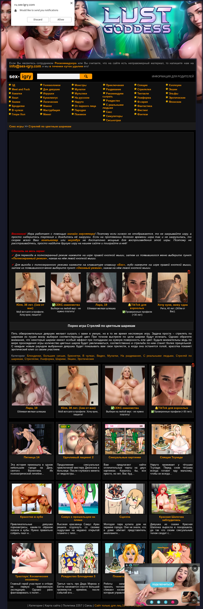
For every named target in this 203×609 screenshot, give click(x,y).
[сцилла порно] (125, 512)
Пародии (80, 110)
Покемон (80, 114)
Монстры (80, 85)
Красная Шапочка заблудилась (171, 518)
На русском (82, 97)
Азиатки (17, 93)
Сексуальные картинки (125, 457)
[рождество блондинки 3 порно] (78, 572)
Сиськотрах (113, 120)
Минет (47, 114)
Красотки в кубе (31, 516)
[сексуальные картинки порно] (125, 453)
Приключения (115, 85)
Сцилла (125, 516)
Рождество (113, 100)
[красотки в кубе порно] (32, 512)
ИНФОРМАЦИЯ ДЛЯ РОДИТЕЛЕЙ (173, 76)
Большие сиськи (54, 355)
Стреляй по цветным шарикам (50, 126)
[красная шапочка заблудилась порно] (171, 512)
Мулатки (80, 89)
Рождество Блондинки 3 (78, 576)
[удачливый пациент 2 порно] (78, 453)
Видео (101, 355)
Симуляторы (114, 116)
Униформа (144, 97)
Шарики (61, 358)
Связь (88, 605)
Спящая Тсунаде (171, 457)
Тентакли (143, 93)
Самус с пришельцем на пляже (78, 518)
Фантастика (144, 106)
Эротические (177, 97)
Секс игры (16, 126)
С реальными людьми (158, 355)
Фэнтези (142, 114)
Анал (15, 97)
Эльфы (173, 93)
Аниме (16, 101)
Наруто (79, 101)
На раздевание (131, 355)
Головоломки (51, 85)
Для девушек (51, 89)
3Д (13, 85)
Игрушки (48, 93)
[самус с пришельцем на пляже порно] (78, 512)
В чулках (17, 110)
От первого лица (85, 106)
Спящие (142, 85)
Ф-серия (142, 101)
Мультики (81, 93)
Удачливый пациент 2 (78, 457)
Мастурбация (51, 110)
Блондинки (34, 355)
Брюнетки (74, 355)
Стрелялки (144, 89)
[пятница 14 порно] (32, 453)
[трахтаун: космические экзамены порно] (32, 572)
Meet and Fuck (21, 89)
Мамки (47, 106)
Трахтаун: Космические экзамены (31, 578)
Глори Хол (18, 114)
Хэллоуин (175, 85)
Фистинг (142, 110)
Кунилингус (50, 97)
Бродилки (18, 106)
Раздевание (113, 89)
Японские (175, 101)
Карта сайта (52, 605)
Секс (109, 111)
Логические (50, 101)
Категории (35, 605)
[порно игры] (21, 79)
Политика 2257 (72, 605)
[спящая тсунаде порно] (171, 453)
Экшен (173, 89)
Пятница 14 (31, 457)
